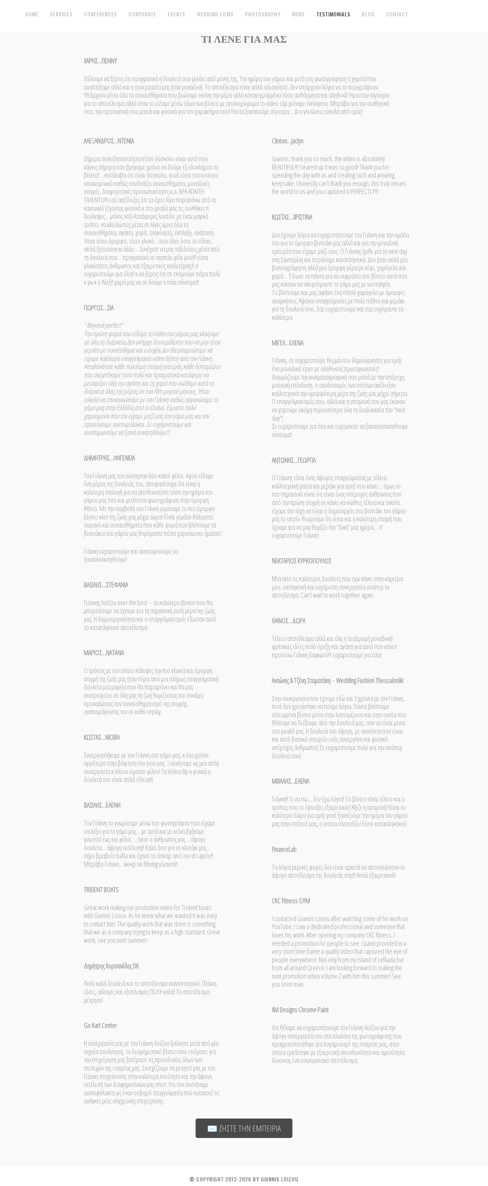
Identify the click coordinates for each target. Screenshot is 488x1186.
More (298, 14)
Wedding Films (215, 14)
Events (176, 14)
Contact (397, 14)
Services (61, 14)
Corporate (142, 14)
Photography (263, 14)
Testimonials (333, 14)
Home (32, 14)
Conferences (100, 14)
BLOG (368, 14)
